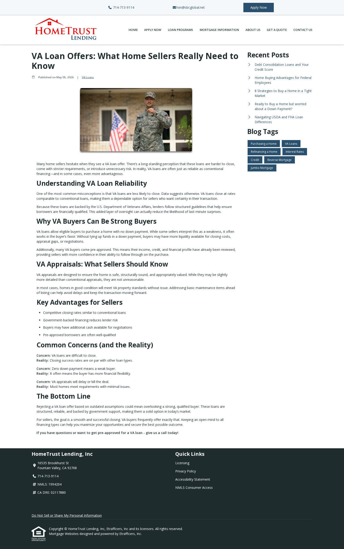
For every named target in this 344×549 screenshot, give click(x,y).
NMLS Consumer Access (194, 487)
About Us (252, 30)
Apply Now (258, 7)
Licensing (182, 463)
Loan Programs (180, 30)
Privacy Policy (185, 471)
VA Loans (88, 77)
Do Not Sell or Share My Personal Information (67, 515)
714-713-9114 (123, 7)
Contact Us (302, 30)
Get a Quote (277, 30)
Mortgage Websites (64, 533)
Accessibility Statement (192, 479)
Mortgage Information (219, 30)
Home (133, 30)
